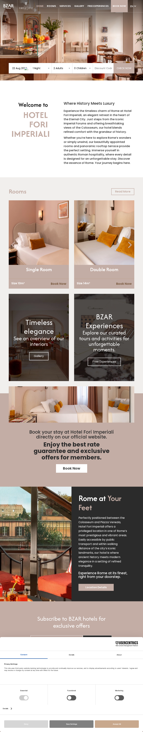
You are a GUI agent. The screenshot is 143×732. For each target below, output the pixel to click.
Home (39, 6)
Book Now (119, 6)
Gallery (79, 6)
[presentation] (13, 245)
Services (65, 6)
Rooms (51, 6)
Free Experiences (98, 6)
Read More (122, 191)
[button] (6, 40)
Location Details (96, 587)
